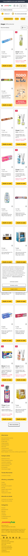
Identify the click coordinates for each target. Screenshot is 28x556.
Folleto (3, 482)
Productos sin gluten (6, 485)
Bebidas (3, 511)
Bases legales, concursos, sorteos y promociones (13, 451)
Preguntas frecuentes (6, 501)
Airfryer (3, 487)
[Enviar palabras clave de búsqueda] (2, 9)
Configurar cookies (14, 281)
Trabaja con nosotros (6, 450)
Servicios (3, 446)
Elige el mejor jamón (6, 489)
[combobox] (14, 9)
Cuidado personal (6, 516)
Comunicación (5, 448)
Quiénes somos (5, 439)
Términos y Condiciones (6, 546)
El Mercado (4, 441)
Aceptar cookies (14, 289)
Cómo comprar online (6, 460)
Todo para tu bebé (6, 492)
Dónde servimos (5, 458)
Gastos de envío (5, 465)
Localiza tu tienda (5, 475)
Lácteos (3, 513)
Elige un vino (4, 491)
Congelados (4, 518)
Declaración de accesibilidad (7, 541)
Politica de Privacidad (6, 543)
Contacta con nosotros (7, 499)
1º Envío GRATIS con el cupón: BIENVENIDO (14, 1)
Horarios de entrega (6, 464)
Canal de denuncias (5, 551)
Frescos (3, 507)
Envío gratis (4, 467)
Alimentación (4, 509)
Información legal (5, 469)
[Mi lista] (12, 49)
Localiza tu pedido (6, 462)
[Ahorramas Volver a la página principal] (8, 6)
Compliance (3, 550)
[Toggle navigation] (2, 6)
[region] (14, 278)
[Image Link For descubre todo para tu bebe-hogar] (21, 88)
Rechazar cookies (14, 285)
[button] (17, 6)
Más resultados (14, 424)
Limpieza (3, 514)
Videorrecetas (5, 443)
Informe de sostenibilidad (6, 547)
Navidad (3, 484)
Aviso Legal (3, 544)
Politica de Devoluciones (6, 548)
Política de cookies (5, 540)
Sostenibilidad (5, 445)
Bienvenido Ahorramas (7, 438)
